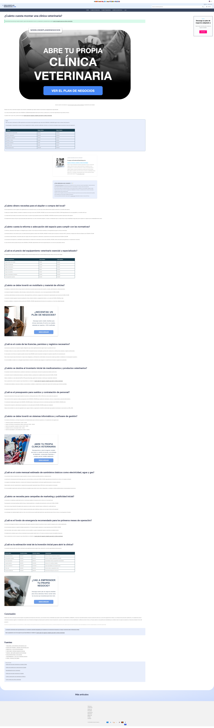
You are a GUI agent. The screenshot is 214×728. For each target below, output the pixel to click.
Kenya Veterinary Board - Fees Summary (14, 654)
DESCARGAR (203, 31)
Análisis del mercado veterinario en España (15, 673)
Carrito (209, 6)
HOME (87, 10)
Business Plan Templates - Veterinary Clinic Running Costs (17, 647)
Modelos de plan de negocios (94, 722)
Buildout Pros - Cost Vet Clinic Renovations (14, 649)
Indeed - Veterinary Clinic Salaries (12, 658)
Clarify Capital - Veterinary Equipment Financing (15, 651)
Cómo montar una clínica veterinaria (13, 679)
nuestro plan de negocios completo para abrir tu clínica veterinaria (38, 115)
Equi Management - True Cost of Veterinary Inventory (16, 656)
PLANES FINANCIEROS (106, 10)
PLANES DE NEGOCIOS (95, 10)
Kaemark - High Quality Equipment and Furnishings (16, 652)
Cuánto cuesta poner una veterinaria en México (16, 676)
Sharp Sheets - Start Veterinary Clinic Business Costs (16, 645)
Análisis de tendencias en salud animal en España (16, 667)
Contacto (89, 718)
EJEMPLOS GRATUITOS (117, 10)
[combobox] (178, 7)
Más (125, 10)
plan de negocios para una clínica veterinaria (62, 21)
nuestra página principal (80, 173)
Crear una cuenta (210, 4)
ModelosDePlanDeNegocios (59, 185)
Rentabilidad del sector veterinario (13, 670)
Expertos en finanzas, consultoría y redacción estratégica (77, 162)
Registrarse (205, 4)
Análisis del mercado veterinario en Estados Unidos (16, 664)
